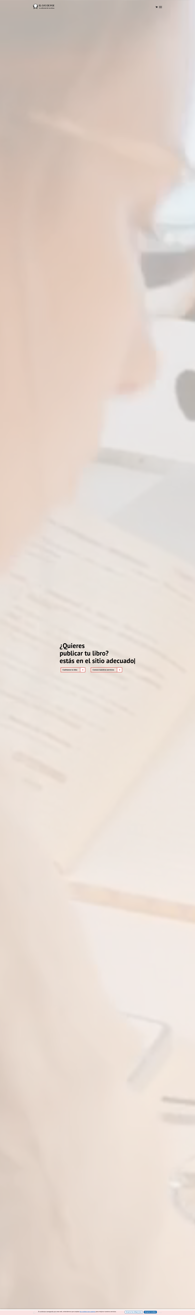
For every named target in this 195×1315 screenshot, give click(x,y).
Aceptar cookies (150, 1312)
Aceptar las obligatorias (134, 1312)
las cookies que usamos (87, 1311)
